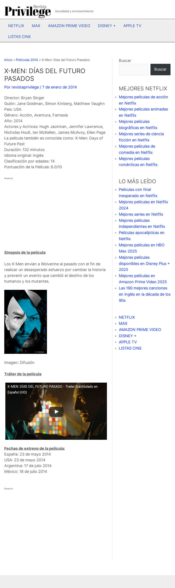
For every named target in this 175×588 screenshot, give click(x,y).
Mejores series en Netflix (141, 214)
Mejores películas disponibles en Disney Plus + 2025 (144, 263)
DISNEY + (107, 25)
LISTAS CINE (19, 36)
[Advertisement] (55, 211)
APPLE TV (132, 25)
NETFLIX (16, 25)
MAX (36, 25)
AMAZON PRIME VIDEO (69, 25)
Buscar (125, 60)
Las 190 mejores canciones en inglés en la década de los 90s (145, 294)
